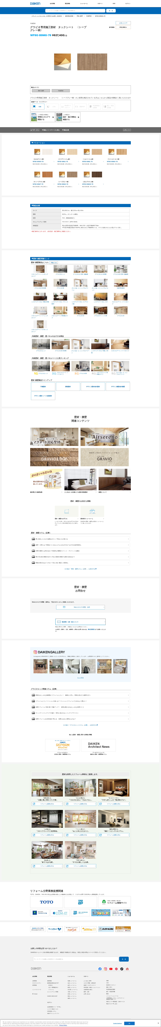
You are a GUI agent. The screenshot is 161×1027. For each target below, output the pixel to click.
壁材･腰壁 (41, 91)
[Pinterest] (116, 970)
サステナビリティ (36, 983)
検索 (111, 11)
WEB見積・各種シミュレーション (92, 987)
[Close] (158, 1023)
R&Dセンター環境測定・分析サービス (115, 1001)
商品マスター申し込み (111, 1003)
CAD (107, 982)
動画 (107, 993)
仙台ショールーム (72, 983)
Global (35, 994)
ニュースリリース (36, 989)
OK (129, 1023)
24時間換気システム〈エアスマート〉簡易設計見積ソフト (115, 998)
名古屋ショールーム (72, 989)
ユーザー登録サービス (52, 1009)
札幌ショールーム (72, 980)
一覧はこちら (53, 262)
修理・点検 (86, 991)
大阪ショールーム (72, 991)
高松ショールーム (72, 996)
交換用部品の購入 (88, 989)
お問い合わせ (87, 994)
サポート (86, 976)
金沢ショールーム (72, 985)
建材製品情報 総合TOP (53, 983)
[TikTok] (121, 970)
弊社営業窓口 (91, 629)
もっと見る (80, 677)
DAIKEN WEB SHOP (52, 996)
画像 (107, 980)
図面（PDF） (109, 987)
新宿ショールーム (72, 987)
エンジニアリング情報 (52, 991)
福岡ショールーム (72, 998)
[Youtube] (110, 970)
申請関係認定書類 (110, 989)
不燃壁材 (60, 91)
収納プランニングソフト (53, 1013)
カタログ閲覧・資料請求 (90, 983)
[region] (80, 1023)
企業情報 (34, 980)
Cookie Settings (117, 1023)
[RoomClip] (127, 970)
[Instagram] (105, 970)
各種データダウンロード (90, 985)
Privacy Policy (63, 1025)
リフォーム (51, 989)
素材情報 (49, 980)
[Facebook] (100, 970)
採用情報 (34, 985)
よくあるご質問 (87, 980)
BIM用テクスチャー (111, 985)
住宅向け (50, 985)
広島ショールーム (72, 994)
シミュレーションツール (112, 996)
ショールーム (71, 976)
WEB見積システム (51, 1011)
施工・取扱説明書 (110, 991)
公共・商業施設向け (53, 987)
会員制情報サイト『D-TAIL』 (54, 1007)
